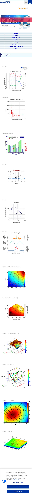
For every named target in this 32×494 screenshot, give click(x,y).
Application (16, 41)
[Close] (29, 471)
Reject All (18, 487)
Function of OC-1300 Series (16, 46)
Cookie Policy (16, 479)
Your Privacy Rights (18, 482)
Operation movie (16, 37)
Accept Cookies (18, 491)
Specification (15, 44)
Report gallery (15, 39)
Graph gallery (16, 42)
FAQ (16, 48)
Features (16, 35)
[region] (16, 481)
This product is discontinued (16, 19)
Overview (16, 33)
